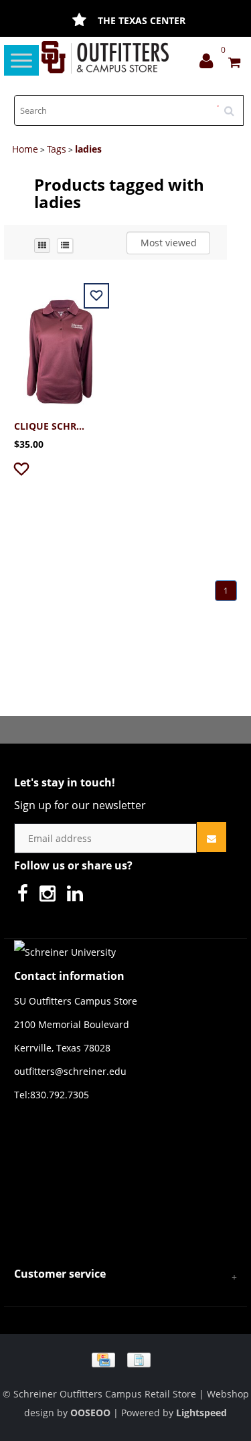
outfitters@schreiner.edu (70, 1071)
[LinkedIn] (78, 896)
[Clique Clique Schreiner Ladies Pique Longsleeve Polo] (60, 344)
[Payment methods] (126, 1359)
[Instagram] (50, 896)
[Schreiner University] (105, 57)
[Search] (233, 105)
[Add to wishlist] (23, 471)
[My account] (209, 64)
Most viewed (169, 242)
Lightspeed (201, 1412)
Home (25, 149)
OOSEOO (90, 1412)
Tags (56, 149)
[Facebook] (26, 896)
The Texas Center (141, 20)
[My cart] (234, 64)
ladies (88, 149)
